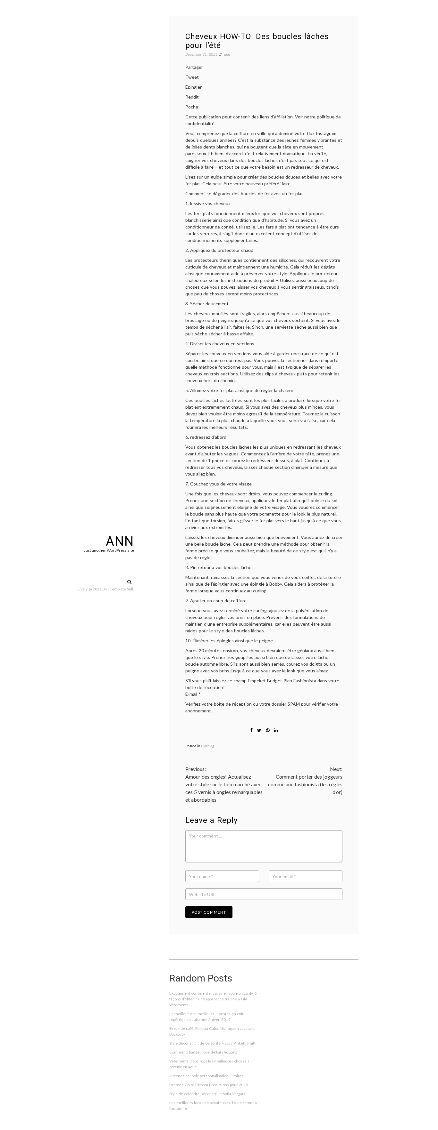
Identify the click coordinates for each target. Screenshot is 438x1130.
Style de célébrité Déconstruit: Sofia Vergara (207, 1093)
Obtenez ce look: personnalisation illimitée (206, 1075)
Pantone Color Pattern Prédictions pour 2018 (208, 1084)
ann (120, 541)
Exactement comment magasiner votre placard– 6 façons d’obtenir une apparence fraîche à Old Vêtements (213, 999)
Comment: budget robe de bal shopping (203, 1052)
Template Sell (121, 589)
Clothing (207, 745)
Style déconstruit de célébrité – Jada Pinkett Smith (213, 1043)
